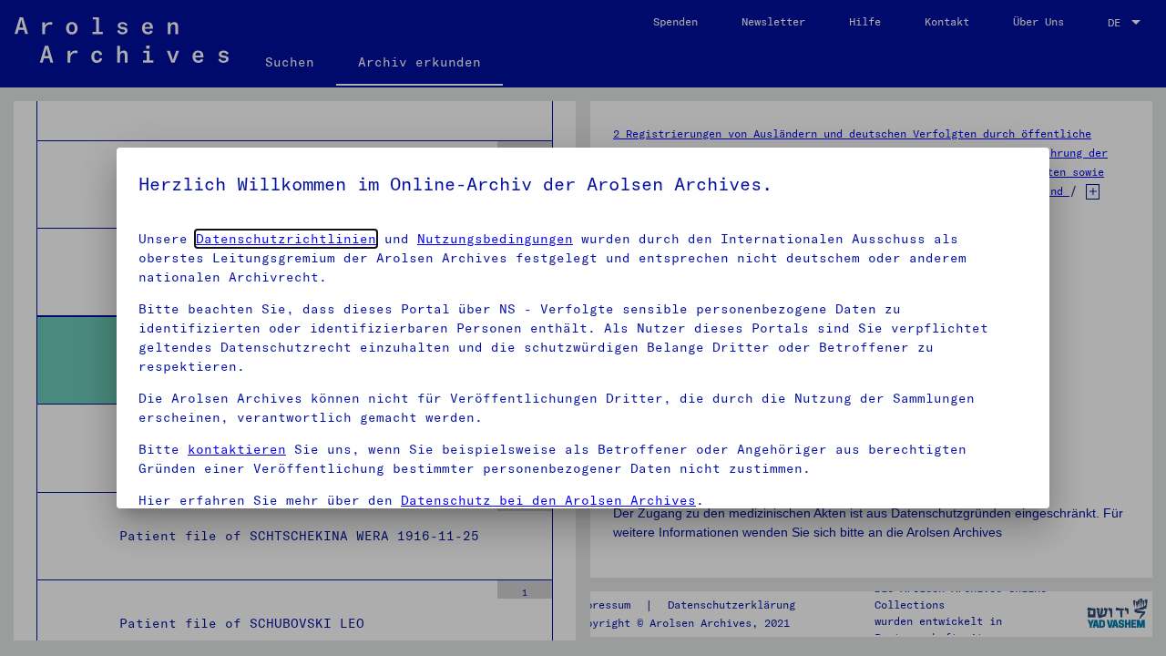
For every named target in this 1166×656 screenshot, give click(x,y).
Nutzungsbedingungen (495, 239)
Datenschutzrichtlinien (286, 239)
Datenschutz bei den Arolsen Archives (548, 500)
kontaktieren (237, 449)
